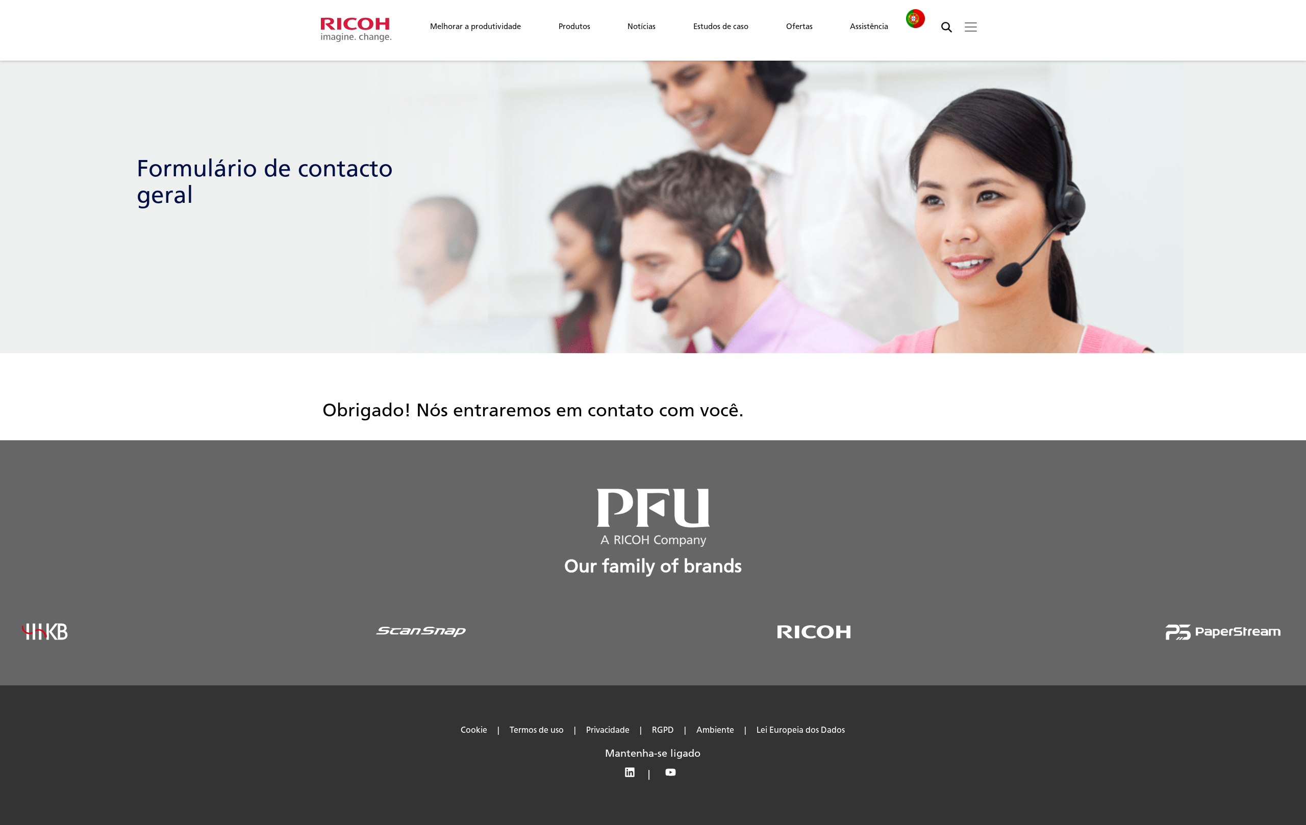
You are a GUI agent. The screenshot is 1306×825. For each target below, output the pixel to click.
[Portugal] (915, 19)
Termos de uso (537, 730)
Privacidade (608, 730)
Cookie (474, 730)
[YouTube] (673, 775)
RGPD (663, 730)
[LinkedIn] (634, 775)
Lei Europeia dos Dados (801, 730)
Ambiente (715, 730)
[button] (475, 29)
